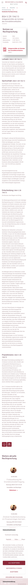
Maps (23, 539)
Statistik (8, 539)
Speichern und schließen (14, 577)
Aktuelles (12, 7)
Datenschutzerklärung (9, 581)
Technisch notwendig (11, 535)
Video (16, 539)
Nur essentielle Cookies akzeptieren (14, 570)
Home (4, 7)
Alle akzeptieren (14, 563)
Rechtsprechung (6, 9)
